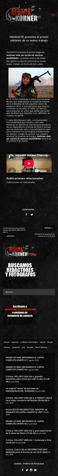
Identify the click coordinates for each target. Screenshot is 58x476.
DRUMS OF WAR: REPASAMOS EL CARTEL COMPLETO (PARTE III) (25, 422)
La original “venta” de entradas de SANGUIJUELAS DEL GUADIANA (22, 389)
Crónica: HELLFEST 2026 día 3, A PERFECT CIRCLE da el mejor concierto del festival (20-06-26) (29, 399)
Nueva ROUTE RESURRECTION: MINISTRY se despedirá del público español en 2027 (26, 410)
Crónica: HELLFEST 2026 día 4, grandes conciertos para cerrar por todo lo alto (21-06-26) (28, 379)
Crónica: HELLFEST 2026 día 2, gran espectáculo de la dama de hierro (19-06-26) (28, 431)
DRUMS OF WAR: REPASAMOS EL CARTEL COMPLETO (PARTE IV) (25, 368)
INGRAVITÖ (11, 52)
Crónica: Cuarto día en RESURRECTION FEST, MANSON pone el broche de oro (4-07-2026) (27, 450)
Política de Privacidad (33, 463)
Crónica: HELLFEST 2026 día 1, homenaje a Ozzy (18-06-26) (28, 441)
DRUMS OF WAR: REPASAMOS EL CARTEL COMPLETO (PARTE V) (25, 358)
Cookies (18, 463)
